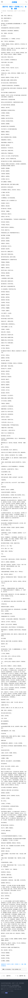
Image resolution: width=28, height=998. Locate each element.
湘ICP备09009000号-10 (9, 989)
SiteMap (2, 992)
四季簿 (12, 991)
